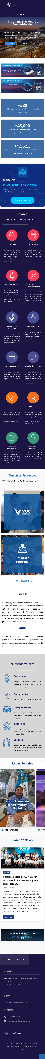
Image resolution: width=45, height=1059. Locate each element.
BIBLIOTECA (11, 1044)
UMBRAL (19, 1044)
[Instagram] (14, 959)
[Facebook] (4, 959)
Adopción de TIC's (12, 284)
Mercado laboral (33, 326)
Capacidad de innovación (33, 448)
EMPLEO (26, 1044)
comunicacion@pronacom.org (19, 1021)
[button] (22, 200)
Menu (23, 15)
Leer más (8, 917)
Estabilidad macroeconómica (33, 285)
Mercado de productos (11, 327)
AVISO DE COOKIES (27, 1046)
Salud (12, 406)
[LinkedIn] (23, 959)
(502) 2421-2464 (14, 1017)
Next (41, 935)
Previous (3, 935)
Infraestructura (33, 244)
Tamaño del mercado (33, 366)
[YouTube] (18, 959)
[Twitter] (9, 959)
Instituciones (12, 244)
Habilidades (33, 406)
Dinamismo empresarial (11, 448)
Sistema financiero (11, 366)
